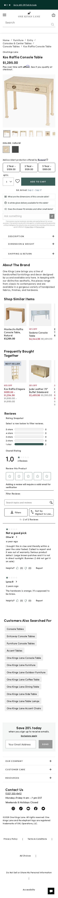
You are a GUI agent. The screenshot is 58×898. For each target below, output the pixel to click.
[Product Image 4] (39, 133)
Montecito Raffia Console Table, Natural (13, 332)
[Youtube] (29, 808)
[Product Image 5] (47, 133)
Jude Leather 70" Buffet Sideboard (38, 390)
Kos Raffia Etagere (14, 388)
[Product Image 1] (15, 133)
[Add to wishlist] (17, 181)
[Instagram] (14, 808)
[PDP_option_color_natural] (6, 149)
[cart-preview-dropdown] (53, 15)
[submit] (52, 24)
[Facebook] (36, 808)
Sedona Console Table (38, 334)
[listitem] (15, 628)
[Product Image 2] (23, 133)
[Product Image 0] (6, 133)
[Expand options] (53, 236)
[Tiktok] (21, 808)
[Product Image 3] (31, 133)
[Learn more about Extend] (47, 160)
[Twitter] (44, 808)
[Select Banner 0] (5, 5)
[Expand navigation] (7, 15)
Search (10, 22)
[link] (29, 236)
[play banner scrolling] (9, 5)
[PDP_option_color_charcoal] (15, 149)
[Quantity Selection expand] (11, 182)
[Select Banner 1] (7, 5)
